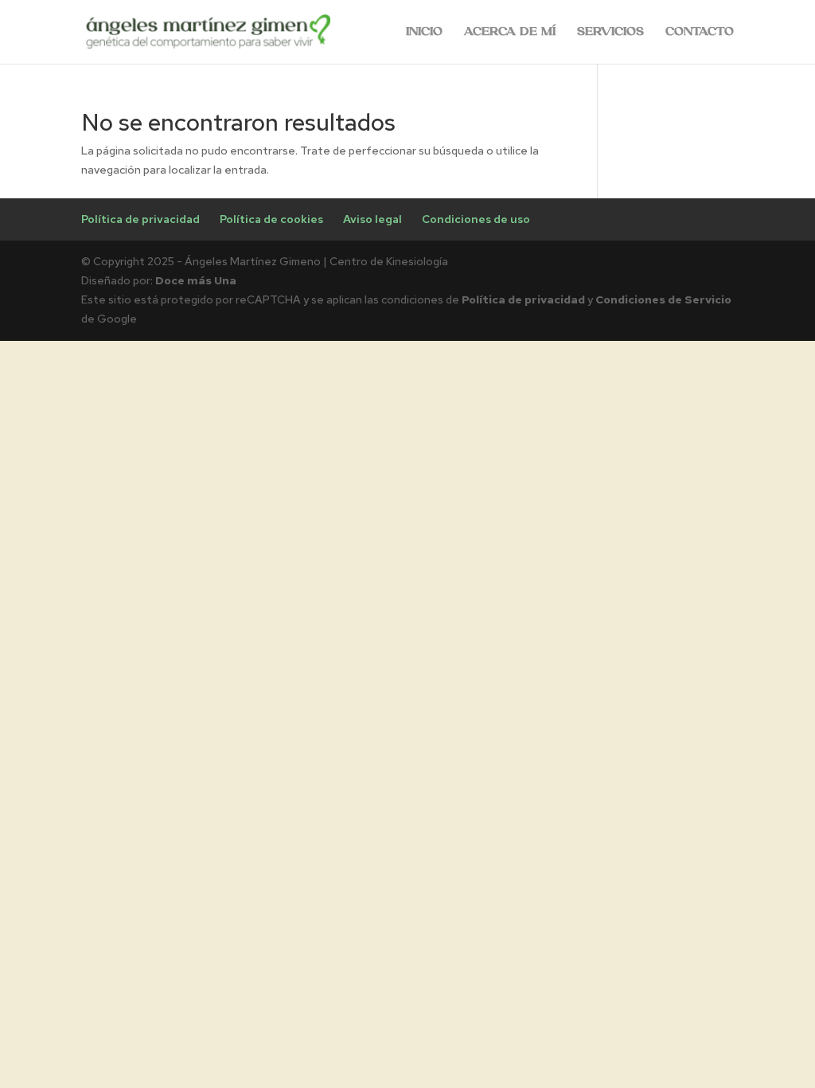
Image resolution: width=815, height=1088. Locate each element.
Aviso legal (372, 219)
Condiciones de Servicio (663, 299)
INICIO (424, 32)
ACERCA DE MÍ (510, 32)
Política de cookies (271, 219)
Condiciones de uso (476, 219)
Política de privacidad (140, 219)
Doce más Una (195, 280)
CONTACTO (699, 32)
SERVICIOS (610, 32)
